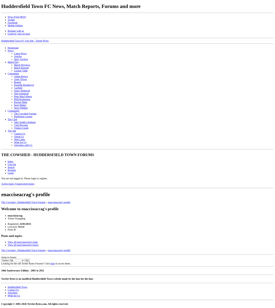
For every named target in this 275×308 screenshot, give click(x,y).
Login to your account (19, 33)
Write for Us (20, 142)
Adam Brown (21, 76)
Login (11, 173)
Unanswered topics (24, 183)
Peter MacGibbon (23, 96)
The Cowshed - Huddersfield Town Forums (23, 202)
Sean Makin (20, 105)
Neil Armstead (21, 93)
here (53, 263)
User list (12, 164)
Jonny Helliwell (22, 90)
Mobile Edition (15, 25)
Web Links (19, 139)
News (11, 50)
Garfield (18, 88)
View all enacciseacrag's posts (23, 242)
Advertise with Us (23, 145)
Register (12, 170)
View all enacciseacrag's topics (23, 245)
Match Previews (22, 65)
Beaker (17, 82)
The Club (12, 119)
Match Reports (21, 67)
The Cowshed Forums (25, 113)
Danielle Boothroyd (24, 85)
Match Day (13, 62)
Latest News (20, 53)
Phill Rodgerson (22, 99)
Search (11, 167)
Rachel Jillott (20, 102)
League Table (21, 70)
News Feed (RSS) (17, 17)
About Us (19, 136)
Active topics (7, 183)
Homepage (13, 47)
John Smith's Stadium (25, 122)
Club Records (21, 125)
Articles (18, 56)
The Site (12, 131)
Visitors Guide (21, 128)
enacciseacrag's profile (59, 202)
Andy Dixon (20, 79)
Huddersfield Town (17, 287)
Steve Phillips (21, 108)
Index (10, 161)
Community (14, 110)
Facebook (13, 22)
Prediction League (23, 116)
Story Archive (21, 59)
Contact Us (19, 133)
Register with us (16, 31)
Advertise (12, 292)
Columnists (13, 73)
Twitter (11, 19)
